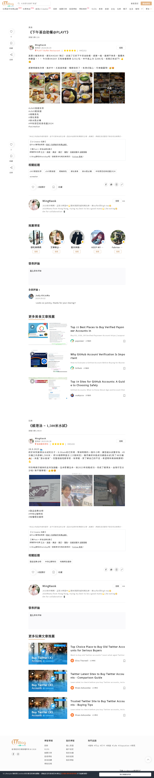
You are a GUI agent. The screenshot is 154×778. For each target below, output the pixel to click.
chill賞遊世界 (36, 171)
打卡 (42, 152)
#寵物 (90, 745)
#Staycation (123, 745)
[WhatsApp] (11, 179)
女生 (113, 8)
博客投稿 (48, 763)
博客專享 (83, 8)
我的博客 (70, 760)
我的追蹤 (70, 756)
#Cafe (114, 745)
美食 (101, 8)
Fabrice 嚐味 (118, 247)
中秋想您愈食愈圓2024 (105, 171)
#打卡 (102, 745)
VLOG (94, 8)
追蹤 (121, 47)
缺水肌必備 (87, 171)
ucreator (34, 176)
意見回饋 (48, 760)
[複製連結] (11, 192)
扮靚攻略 (73, 152)
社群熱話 (27, 8)
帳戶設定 (70, 749)
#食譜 (108, 745)
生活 (131, 8)
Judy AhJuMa (42, 295)
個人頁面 (70, 745)
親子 (125, 8)
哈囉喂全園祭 (65, 561)
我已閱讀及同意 (125, 774)
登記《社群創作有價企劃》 (57, 144)
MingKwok (40, 44)
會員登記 (134, 3)
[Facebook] (11, 173)
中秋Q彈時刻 (50, 561)
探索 (55, 8)
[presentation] (28, 238)
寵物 (137, 8)
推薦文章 (63, 8)
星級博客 (73, 8)
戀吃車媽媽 (36, 247)
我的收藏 (70, 752)
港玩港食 (74, 171)
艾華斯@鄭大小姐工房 (57, 247)
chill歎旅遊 (50, 171)
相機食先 (63, 171)
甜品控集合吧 (35, 561)
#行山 (96, 745)
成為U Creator (41, 8)
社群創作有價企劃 (10, 8)
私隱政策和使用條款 (69, 773)
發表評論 (35, 270)
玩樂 (119, 8)
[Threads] (11, 186)
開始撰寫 (146, 3)
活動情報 (83, 152)
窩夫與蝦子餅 (77, 247)
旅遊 (107, 8)
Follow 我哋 (77, 156)
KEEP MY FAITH (97, 247)
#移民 (132, 745)
